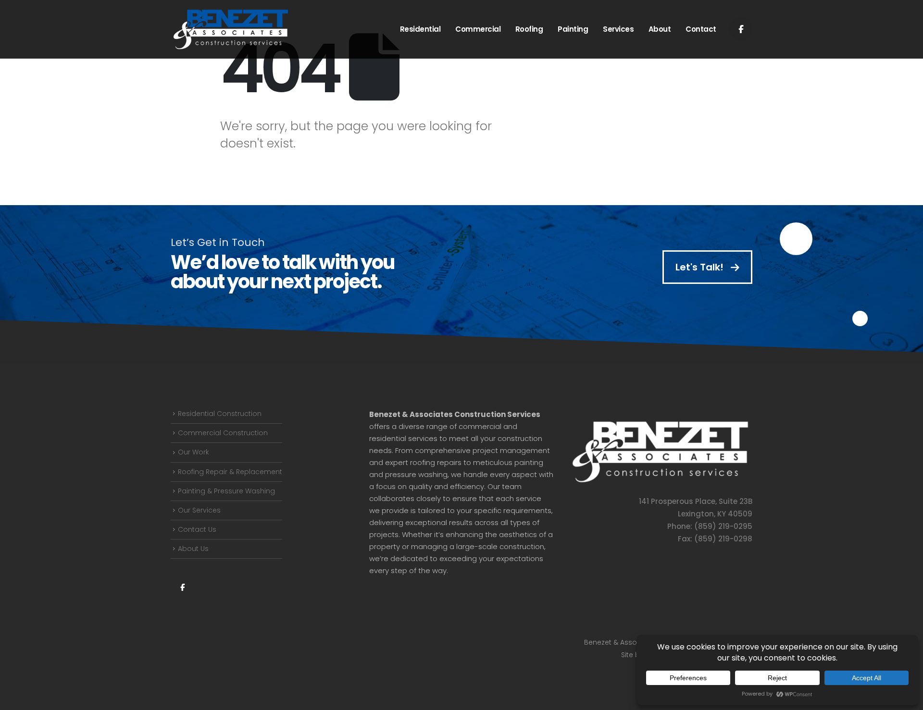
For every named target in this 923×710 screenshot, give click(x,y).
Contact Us (197, 529)
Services (618, 29)
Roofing (529, 29)
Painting (573, 29)
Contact (701, 29)
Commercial (477, 29)
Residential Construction (220, 413)
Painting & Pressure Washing (226, 491)
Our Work (193, 452)
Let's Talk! (700, 267)
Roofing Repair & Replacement (230, 472)
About (660, 29)
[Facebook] (740, 28)
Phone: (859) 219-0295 (709, 526)
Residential (420, 29)
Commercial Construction (223, 433)
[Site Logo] (231, 29)
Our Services (199, 510)
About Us (193, 548)
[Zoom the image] (660, 424)
